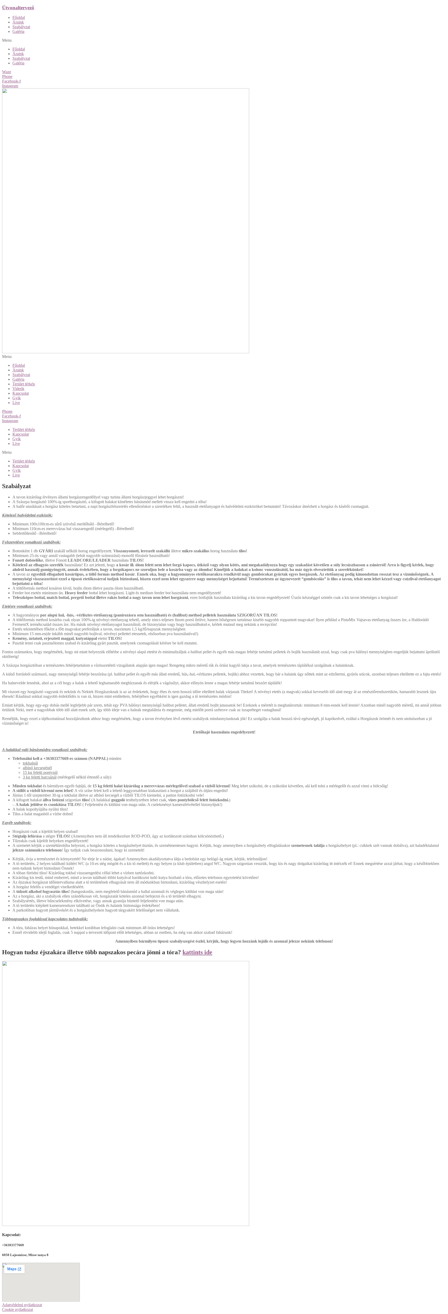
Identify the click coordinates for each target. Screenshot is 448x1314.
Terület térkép (23, 384)
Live (16, 402)
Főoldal (18, 17)
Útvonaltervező (18, 7)
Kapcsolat (20, 393)
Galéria (18, 31)
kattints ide (197, 952)
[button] (224, 40)
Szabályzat (21, 27)
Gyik (16, 398)
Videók (18, 388)
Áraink (18, 22)
